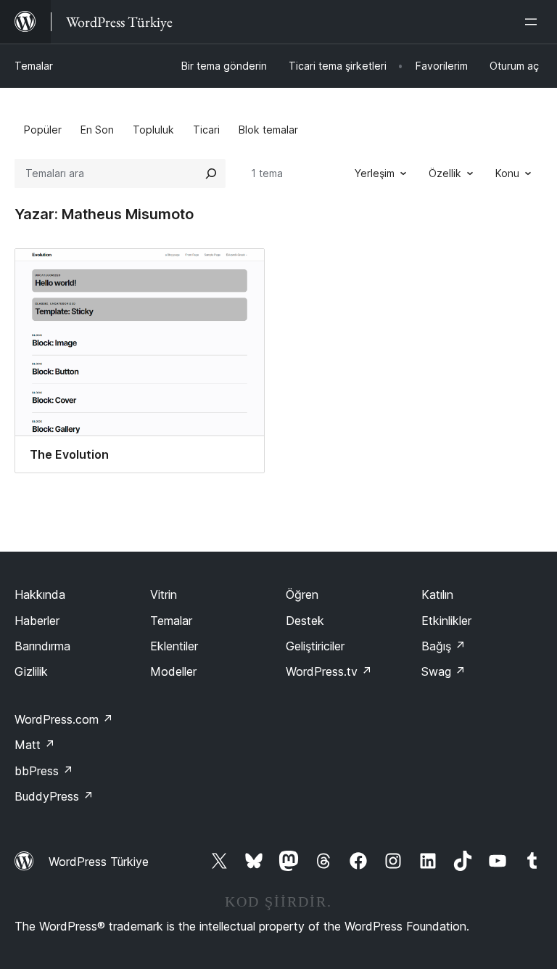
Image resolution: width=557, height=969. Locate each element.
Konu (507, 173)
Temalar (34, 66)
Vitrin (163, 594)
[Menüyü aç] (534, 22)
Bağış (443, 646)
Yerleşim (375, 173)
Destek (305, 620)
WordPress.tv (329, 671)
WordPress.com (64, 719)
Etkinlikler (446, 620)
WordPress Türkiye (99, 861)
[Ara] (211, 173)
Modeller (173, 671)
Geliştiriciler (315, 646)
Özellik (445, 173)
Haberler (37, 620)
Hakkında (40, 594)
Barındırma (42, 646)
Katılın (437, 594)
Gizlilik (31, 671)
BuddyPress (54, 796)
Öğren (302, 594)
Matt (35, 744)
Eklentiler (174, 646)
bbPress (44, 771)
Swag (443, 671)
